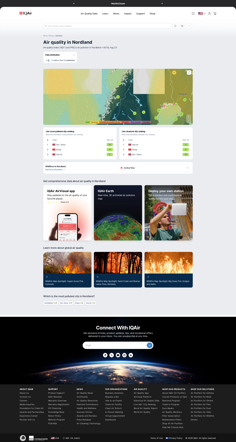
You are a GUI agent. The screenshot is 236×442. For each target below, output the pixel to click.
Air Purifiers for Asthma (202, 393)
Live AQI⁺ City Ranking (145, 404)
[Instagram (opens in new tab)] (124, 355)
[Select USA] (202, 13)
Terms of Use (156, 438)
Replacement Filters (172, 419)
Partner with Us (27, 419)
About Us (24, 393)
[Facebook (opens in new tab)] (105, 355)
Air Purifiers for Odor (201, 412)
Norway (51, 36)
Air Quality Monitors (172, 412)
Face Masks (168, 408)
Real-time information (53, 169)
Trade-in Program (170, 404)
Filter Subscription (171, 416)
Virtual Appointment (115, 416)
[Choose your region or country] (202, 13)
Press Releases (84, 419)
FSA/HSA (52, 423)
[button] (174, 104)
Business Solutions (114, 393)
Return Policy (54, 416)
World (45, 36)
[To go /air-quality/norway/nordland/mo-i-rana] (80, 144)
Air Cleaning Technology (89, 423)
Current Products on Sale (174, 397)
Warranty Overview (57, 400)
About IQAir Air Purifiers (174, 393)
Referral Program (56, 419)
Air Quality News (85, 393)
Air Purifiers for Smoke (202, 400)
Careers (23, 400)
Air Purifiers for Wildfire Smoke (202, 418)
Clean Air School (113, 408)
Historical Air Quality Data (146, 400)
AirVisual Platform (142, 397)
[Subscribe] (149, 345)
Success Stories (84, 412)
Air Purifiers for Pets (201, 404)
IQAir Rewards (55, 397)
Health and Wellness (86, 408)
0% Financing (54, 408)
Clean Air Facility (113, 404)
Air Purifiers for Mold (201, 397)
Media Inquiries (27, 404)
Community (82, 397)
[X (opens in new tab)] (111, 355)
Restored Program (171, 400)
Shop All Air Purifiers (172, 423)
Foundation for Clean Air (32, 408)
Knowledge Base (56, 412)
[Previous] (74, 3)
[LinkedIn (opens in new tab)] (131, 355)
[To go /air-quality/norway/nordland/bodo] (80, 149)
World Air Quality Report (146, 408)
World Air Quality (142, 412)
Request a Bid (112, 397)
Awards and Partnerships (32, 412)
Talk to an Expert (113, 400)
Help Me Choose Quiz (173, 427)
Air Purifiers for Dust (201, 408)
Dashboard (110, 419)
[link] (193, 13)
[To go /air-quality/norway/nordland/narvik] (80, 154)
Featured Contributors (87, 404)
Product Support (56, 393)
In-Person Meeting (114, 412)
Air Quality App (141, 393)
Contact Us (25, 397)
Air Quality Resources (87, 400)
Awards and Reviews (87, 416)
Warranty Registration (58, 404)
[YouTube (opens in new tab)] (118, 355)
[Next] (162, 3)
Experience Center (29, 416)
